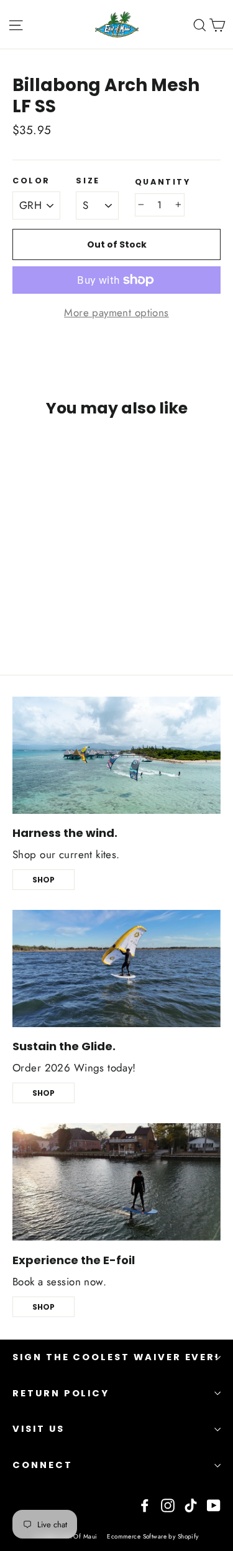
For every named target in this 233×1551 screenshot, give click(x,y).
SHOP (43, 879)
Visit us (38, 1429)
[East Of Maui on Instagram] (168, 1503)
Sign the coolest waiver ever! (116, 1357)
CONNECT (42, 1465)
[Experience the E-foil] (116, 1181)
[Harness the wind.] (116, 755)
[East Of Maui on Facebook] (145, 1503)
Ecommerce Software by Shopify (152, 1536)
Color (31, 180)
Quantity (162, 181)
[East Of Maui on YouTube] (214, 1503)
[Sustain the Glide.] (116, 968)
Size (87, 180)
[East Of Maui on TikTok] (191, 1503)
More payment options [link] (116, 312)
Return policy (60, 1393)
